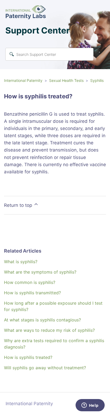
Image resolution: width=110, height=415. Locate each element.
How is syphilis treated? (28, 357)
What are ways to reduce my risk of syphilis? (49, 330)
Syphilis (97, 80)
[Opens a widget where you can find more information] (90, 405)
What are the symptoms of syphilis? (40, 272)
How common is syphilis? (29, 282)
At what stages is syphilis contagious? (42, 319)
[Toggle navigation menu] (100, 12)
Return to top (18, 205)
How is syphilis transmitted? (32, 292)
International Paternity (23, 80)
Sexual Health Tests (66, 80)
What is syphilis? (20, 261)
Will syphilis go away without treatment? (45, 367)
